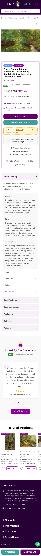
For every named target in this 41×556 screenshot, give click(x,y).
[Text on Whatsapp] (25, 4)
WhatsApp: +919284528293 (15, 508)
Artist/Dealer (12, 537)
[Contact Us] (30, 4)
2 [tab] (15, 403)
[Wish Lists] (34, 4)
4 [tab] (22, 403)
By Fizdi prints (5, 457)
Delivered (7, 103)
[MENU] (2, 4)
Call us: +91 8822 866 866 (15, 505)
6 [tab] (28, 403)
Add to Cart (20, 116)
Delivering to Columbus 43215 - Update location (19, 109)
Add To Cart (12, 468)
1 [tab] (12, 403)
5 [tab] (25, 403)
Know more (29, 142)
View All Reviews (20, 411)
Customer (11, 531)
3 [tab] (18, 403)
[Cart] (39, 4)
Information (12, 525)
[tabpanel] (20, 380)
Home (3, 18)
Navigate (10, 520)
